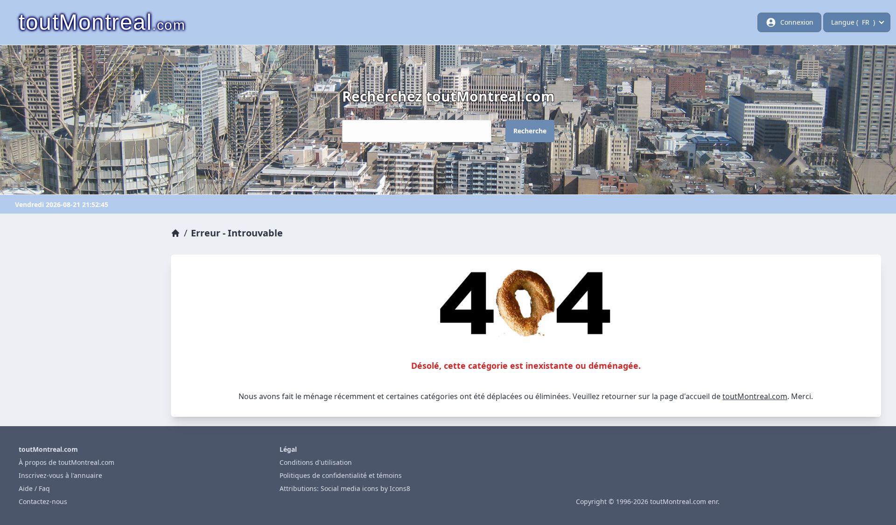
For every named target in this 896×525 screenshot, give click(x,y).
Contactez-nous (43, 501)
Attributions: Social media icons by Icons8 (345, 488)
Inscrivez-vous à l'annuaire (60, 475)
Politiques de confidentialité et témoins (341, 475)
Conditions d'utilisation (316, 462)
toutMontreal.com (754, 396)
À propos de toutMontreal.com (66, 462)
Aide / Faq (34, 488)
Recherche (529, 130)
